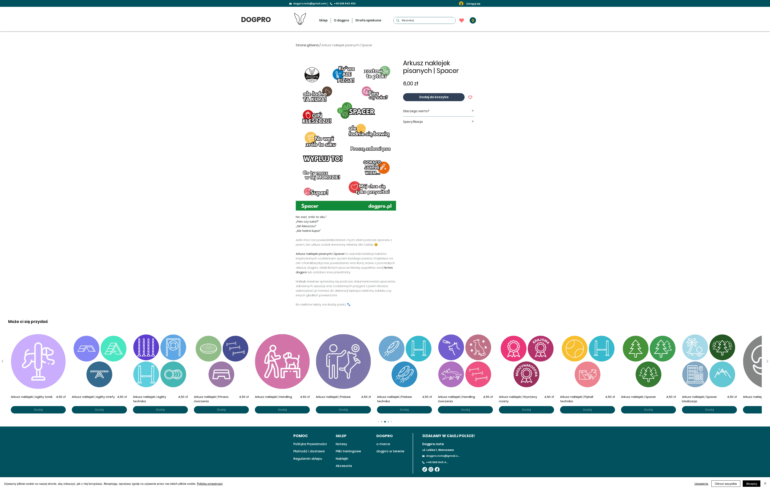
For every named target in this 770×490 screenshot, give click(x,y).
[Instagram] (431, 469)
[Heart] (461, 20)
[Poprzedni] (2, 361)
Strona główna (307, 45)
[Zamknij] (765, 483)
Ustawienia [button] (701, 484)
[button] (473, 20)
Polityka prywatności (210, 484)
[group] (385, 373)
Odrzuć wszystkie (726, 484)
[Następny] (767, 361)
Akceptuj (751, 484)
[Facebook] (437, 469)
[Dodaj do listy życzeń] (470, 97)
